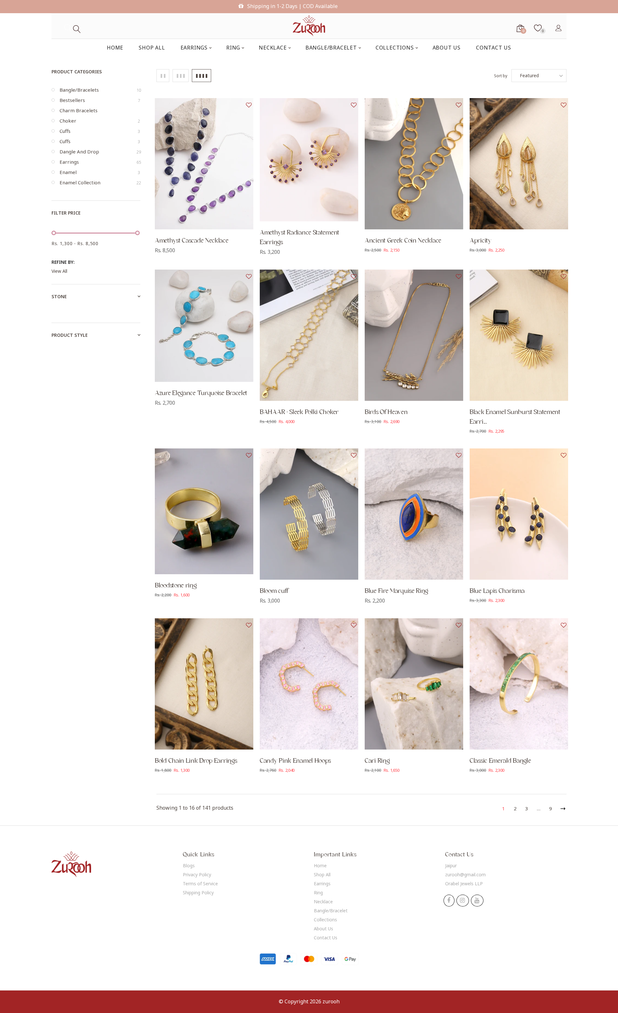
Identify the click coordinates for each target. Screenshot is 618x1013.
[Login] (558, 27)
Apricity (481, 240)
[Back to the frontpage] (309, 25)
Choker (100, 120)
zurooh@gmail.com (465, 874)
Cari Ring (377, 760)
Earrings (100, 162)
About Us (323, 929)
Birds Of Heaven (386, 412)
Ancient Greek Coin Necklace (403, 240)
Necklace (323, 901)
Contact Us (325, 938)
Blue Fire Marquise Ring (396, 590)
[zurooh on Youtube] (476, 901)
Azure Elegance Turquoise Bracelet (201, 393)
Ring (318, 892)
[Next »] (561, 807)
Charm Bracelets (79, 110)
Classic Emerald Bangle (500, 760)
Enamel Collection (100, 182)
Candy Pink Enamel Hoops (295, 760)
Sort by (500, 75)
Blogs (189, 865)
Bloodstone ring (176, 585)
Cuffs (100, 131)
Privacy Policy (197, 874)
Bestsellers (100, 100)
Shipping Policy (198, 892)
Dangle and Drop (100, 151)
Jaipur (451, 865)
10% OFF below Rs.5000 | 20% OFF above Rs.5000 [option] (312, 6)
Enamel (100, 172)
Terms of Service (200, 883)
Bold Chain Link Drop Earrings (196, 760)
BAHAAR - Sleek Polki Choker (299, 412)
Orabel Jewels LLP (464, 883)
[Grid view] (162, 75)
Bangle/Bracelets (100, 90)
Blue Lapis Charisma (497, 590)
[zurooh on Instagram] (462, 901)
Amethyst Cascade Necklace (192, 240)
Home (320, 865)
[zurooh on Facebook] (448, 901)
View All (59, 271)
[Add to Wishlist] (249, 105)
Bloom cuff (274, 590)
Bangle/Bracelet (331, 910)
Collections (325, 919)
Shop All (322, 874)
